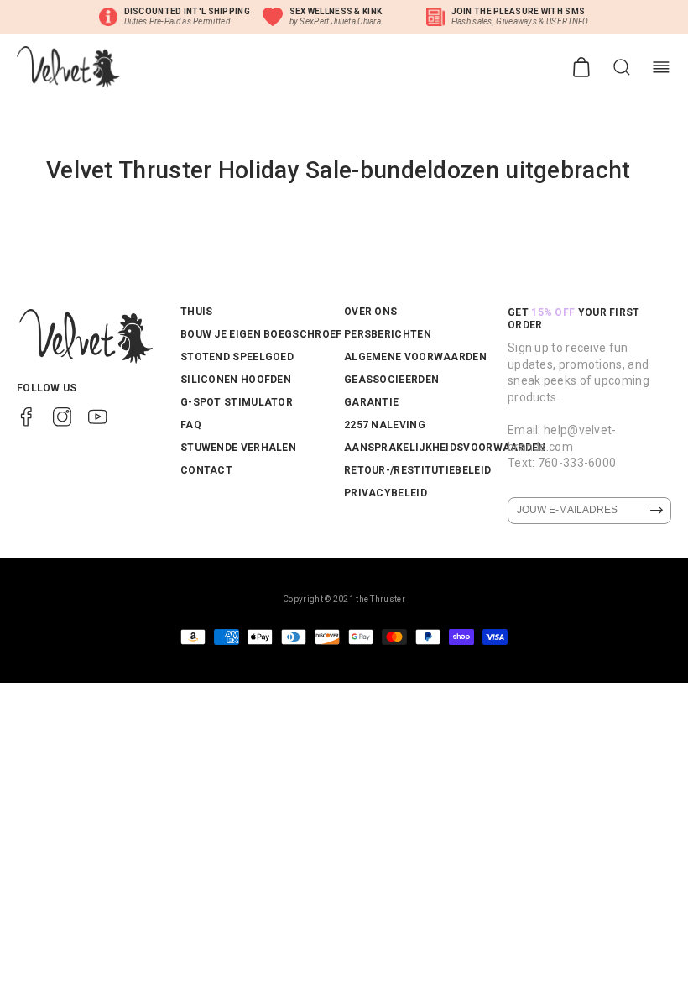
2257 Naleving (384, 425)
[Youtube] (97, 416)
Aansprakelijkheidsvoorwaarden (445, 448)
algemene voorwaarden (415, 357)
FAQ (190, 425)
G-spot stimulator (236, 402)
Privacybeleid (385, 493)
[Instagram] (62, 416)
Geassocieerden (391, 379)
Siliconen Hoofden (235, 379)
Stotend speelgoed (237, 357)
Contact (206, 470)
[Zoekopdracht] (622, 67)
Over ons (370, 311)
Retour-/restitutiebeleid (417, 470)
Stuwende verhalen (238, 448)
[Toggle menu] (661, 67)
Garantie (371, 402)
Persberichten (387, 334)
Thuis (196, 311)
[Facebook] (26, 416)
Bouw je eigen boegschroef (261, 334)
